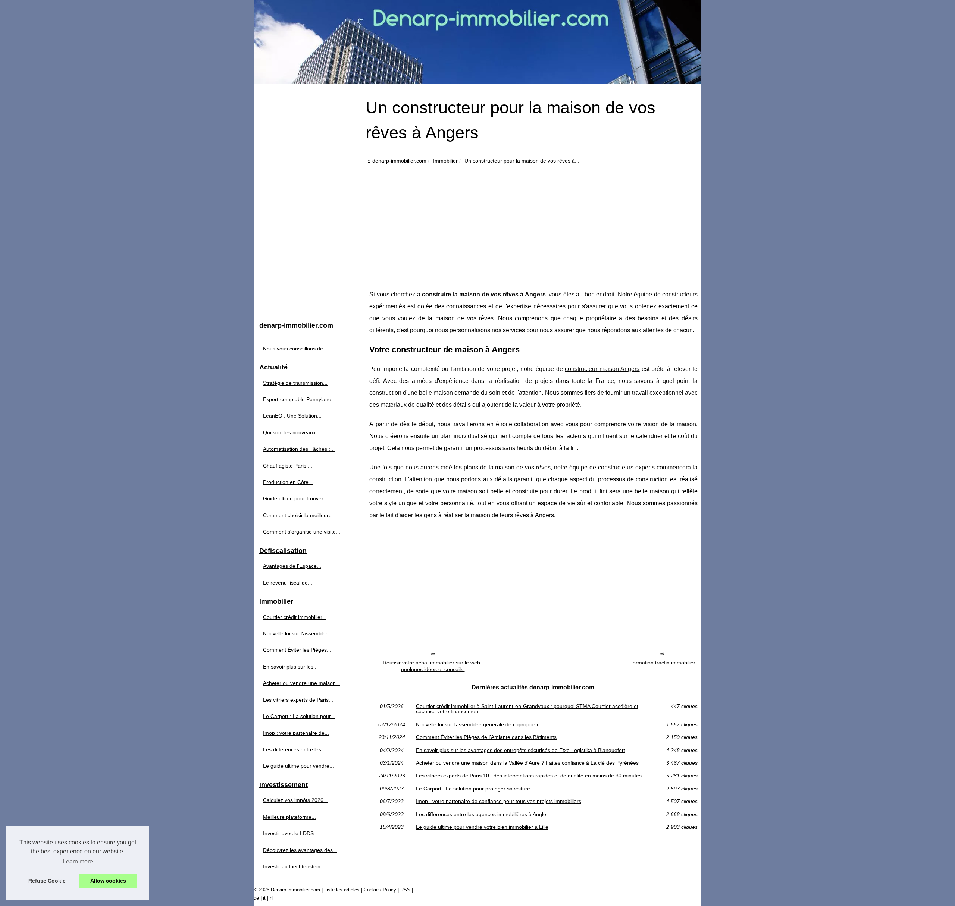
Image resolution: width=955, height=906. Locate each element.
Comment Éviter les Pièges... (297, 650)
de (256, 898)
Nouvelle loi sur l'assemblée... (298, 633)
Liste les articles (342, 890)
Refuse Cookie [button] (47, 881)
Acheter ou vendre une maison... (301, 683)
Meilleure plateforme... (289, 817)
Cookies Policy (380, 890)
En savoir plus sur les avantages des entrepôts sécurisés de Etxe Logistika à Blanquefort (520, 750)
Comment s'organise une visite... (301, 532)
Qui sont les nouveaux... (291, 432)
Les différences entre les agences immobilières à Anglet (482, 814)
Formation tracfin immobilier (662, 663)
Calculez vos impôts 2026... (295, 800)
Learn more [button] (78, 861)
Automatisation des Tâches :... (299, 449)
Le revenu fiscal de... (287, 583)
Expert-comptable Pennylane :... (301, 399)
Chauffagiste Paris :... (288, 466)
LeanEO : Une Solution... (292, 416)
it (264, 898)
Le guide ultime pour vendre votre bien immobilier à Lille (482, 827)
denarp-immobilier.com (399, 161)
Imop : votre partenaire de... (296, 733)
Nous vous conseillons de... (295, 349)
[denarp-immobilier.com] (477, 42)
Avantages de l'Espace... (292, 566)
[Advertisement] (533, 221)
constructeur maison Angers (602, 369)
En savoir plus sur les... (290, 667)
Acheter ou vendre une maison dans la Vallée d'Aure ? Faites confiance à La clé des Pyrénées (527, 762)
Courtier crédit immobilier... (294, 617)
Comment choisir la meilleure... (299, 515)
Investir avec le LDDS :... (292, 833)
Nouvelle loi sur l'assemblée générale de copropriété (478, 724)
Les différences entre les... (294, 749)
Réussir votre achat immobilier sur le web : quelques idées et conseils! (433, 666)
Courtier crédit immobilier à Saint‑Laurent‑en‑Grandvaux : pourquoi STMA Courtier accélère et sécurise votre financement (527, 709)
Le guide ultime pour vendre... (298, 766)
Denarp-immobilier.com (295, 890)
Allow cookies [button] (108, 881)
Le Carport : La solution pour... (299, 716)
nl (271, 898)
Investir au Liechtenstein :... (295, 866)
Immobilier (445, 161)
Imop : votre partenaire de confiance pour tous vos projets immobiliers (498, 801)
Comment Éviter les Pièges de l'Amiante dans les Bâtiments (486, 737)
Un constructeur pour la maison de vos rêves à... (521, 161)
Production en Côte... (288, 482)
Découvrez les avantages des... (300, 850)
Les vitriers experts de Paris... (298, 700)
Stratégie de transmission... (295, 383)
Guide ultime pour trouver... (295, 498)
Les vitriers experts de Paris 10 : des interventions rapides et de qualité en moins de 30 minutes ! (530, 775)
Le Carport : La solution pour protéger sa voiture (473, 788)
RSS (405, 890)
